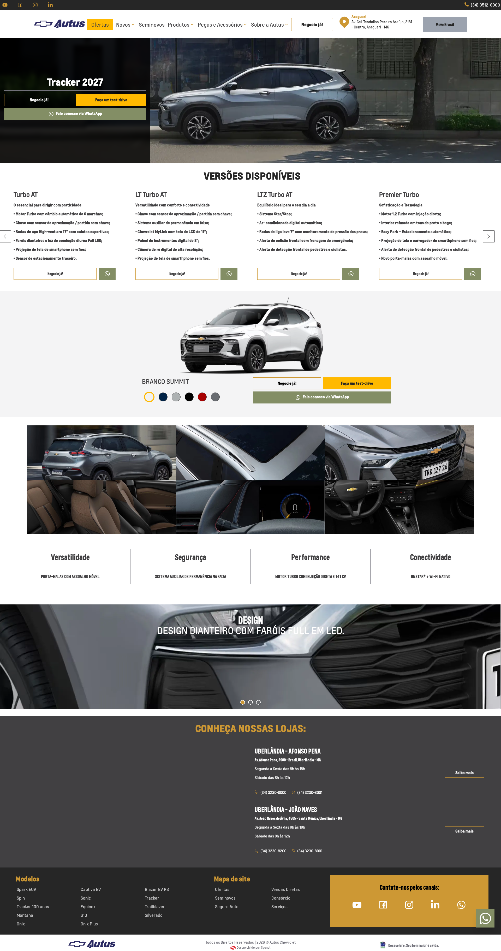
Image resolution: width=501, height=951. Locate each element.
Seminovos (152, 24)
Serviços (279, 906)
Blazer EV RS (157, 889)
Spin (21, 898)
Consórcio (280, 898)
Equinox (88, 906)
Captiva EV (91, 889)
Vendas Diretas (285, 889)
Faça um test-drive (111, 100)
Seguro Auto (226, 906)
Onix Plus (89, 923)
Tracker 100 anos (33, 906)
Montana (25, 915)
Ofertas (100, 24)
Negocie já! (312, 24)
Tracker (152, 898)
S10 (84, 915)
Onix (21, 923)
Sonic (86, 898)
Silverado (154, 915)
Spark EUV (26, 889)
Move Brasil (445, 24)
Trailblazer (155, 906)
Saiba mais (464, 772)
